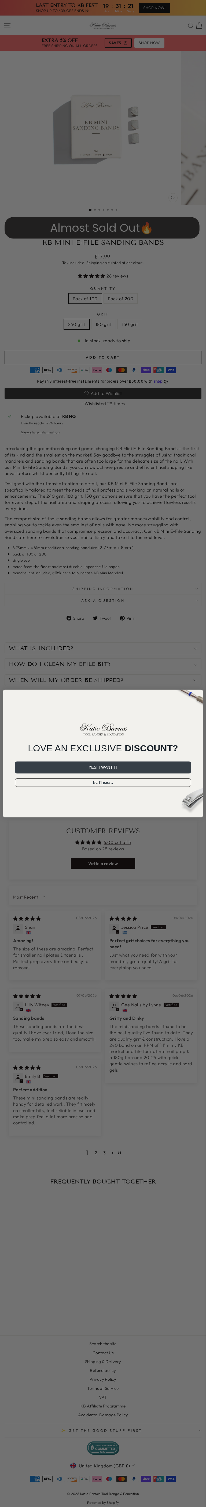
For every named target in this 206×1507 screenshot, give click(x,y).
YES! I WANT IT (103, 767)
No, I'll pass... (103, 782)
